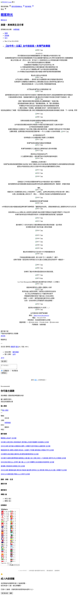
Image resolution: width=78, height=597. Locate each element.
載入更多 (4, 361)
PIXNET (25, 570)
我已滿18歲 (5, 593)
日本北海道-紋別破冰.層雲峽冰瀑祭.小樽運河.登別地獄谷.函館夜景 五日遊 (25, 446)
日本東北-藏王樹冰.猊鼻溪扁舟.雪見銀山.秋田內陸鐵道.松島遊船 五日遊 (25, 442)
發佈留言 (4, 373)
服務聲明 (57, 570)
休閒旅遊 (16, 29)
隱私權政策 (50, 570)
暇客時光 (7, 14)
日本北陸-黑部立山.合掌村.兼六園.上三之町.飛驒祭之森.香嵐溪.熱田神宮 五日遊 (27, 462)
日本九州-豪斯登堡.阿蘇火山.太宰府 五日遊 (15, 474)
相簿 (6, 33)
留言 (17, 346)
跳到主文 (4, 20)
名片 (6, 38)
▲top (2, 357)
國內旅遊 (16, 352)
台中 (14, 354)
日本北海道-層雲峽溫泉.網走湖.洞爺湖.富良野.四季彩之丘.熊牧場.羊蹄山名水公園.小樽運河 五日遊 (34, 470)
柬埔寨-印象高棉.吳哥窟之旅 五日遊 (13, 466)
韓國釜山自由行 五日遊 (8, 438)
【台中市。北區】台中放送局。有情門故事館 (27, 46)
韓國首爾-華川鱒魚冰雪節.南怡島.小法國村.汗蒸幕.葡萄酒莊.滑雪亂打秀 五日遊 (27, 450)
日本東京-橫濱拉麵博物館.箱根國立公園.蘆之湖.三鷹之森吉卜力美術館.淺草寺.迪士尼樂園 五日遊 (33, 458)
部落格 (7, 35)
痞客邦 (13, 346)
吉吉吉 (3, 336)
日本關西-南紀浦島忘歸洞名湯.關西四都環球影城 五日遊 (20, 454)
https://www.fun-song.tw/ (41, 315)
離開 (11, 593)
